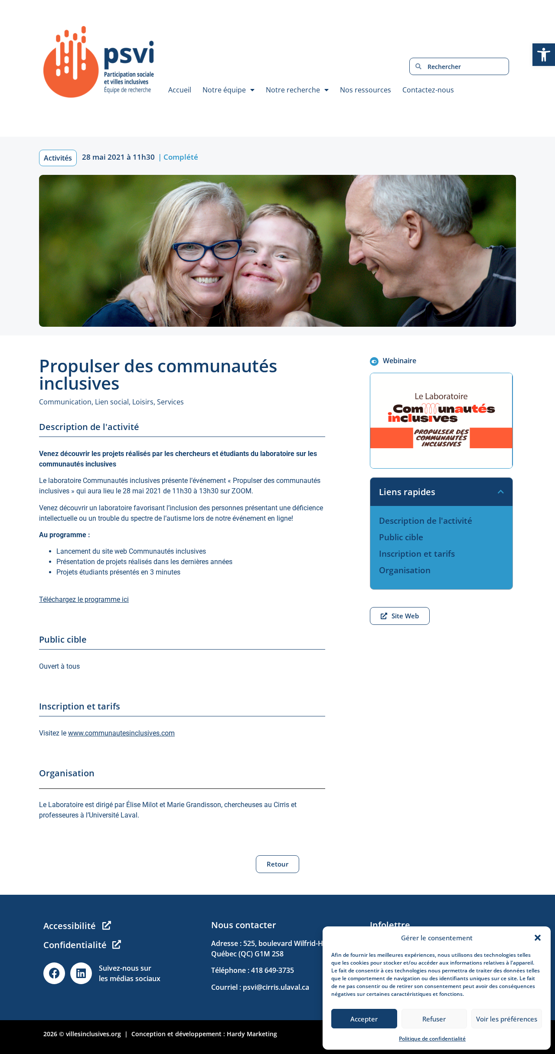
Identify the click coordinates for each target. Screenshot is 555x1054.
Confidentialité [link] (75, 945)
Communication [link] (65, 402)
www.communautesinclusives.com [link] (121, 733)
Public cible (401, 537)
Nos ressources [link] (365, 90)
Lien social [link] (112, 402)
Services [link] (170, 402)
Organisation (405, 570)
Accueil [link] (179, 90)
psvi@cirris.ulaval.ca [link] (276, 987)
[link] (543, 54)
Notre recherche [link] (293, 90)
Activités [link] (58, 158)
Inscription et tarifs (417, 553)
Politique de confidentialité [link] (432, 1038)
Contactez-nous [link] (428, 90)
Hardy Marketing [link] (252, 1034)
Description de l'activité (425, 520)
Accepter (364, 1019)
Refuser (434, 1019)
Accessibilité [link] (69, 926)
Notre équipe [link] (224, 90)
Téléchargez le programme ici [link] (84, 599)
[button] (537, 937)
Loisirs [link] (142, 402)
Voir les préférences (506, 1019)
